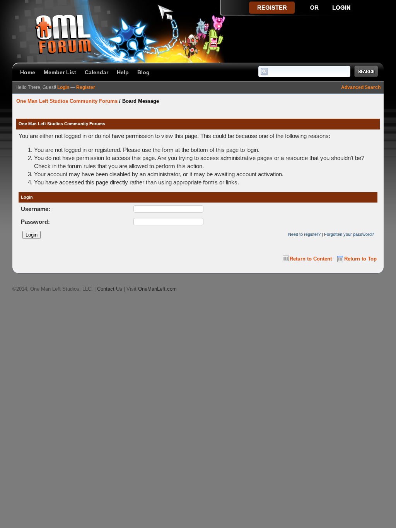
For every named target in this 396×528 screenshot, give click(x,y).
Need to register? (304, 234)
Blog (143, 72)
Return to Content (311, 259)
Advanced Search (361, 87)
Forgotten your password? (349, 234)
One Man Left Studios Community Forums (67, 101)
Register (85, 87)
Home (27, 72)
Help (123, 72)
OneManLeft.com (157, 289)
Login (63, 87)
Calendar (96, 72)
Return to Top (360, 259)
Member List (60, 72)
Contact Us (109, 289)
